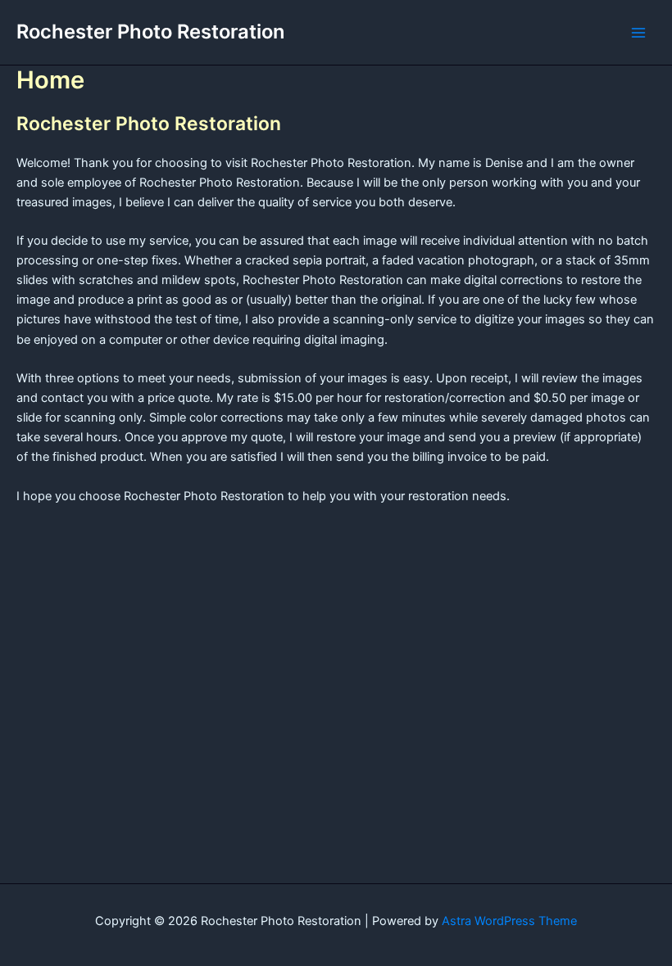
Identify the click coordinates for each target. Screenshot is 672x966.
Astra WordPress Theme (509, 921)
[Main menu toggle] (638, 33)
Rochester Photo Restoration (150, 31)
